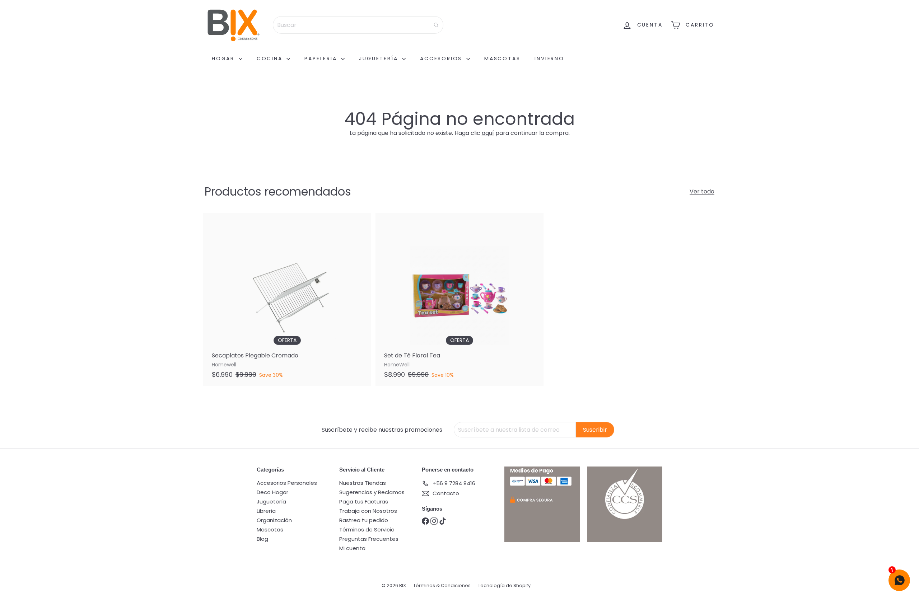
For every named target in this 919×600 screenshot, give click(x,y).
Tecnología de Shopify (504, 585)
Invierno (549, 58)
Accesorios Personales (287, 483)
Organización (274, 520)
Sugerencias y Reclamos (372, 492)
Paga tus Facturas (363, 501)
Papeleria (321, 58)
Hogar (224, 58)
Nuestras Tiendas (362, 483)
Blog (262, 539)
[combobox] (358, 25)
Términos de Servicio (367, 529)
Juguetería (379, 58)
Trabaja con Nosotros (368, 511)
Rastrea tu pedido (363, 520)
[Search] (436, 25)
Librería (266, 511)
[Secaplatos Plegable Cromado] (287, 299)
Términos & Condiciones (442, 585)
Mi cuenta (352, 548)
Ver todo (702, 191)
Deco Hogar (272, 492)
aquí (488, 133)
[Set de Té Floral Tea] (459, 299)
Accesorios (442, 58)
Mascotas (502, 58)
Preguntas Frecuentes (368, 539)
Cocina (271, 58)
